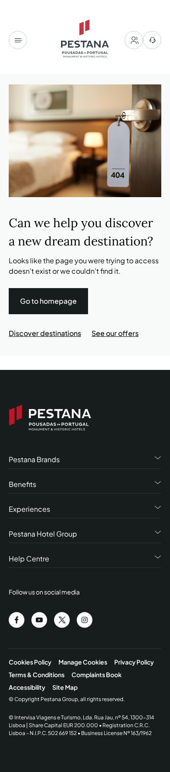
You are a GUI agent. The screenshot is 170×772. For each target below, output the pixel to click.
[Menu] (18, 40)
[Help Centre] (152, 40)
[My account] (134, 40)
